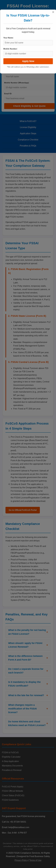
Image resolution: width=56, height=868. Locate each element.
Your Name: (8, 38)
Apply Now (28, 61)
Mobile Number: (10, 49)
